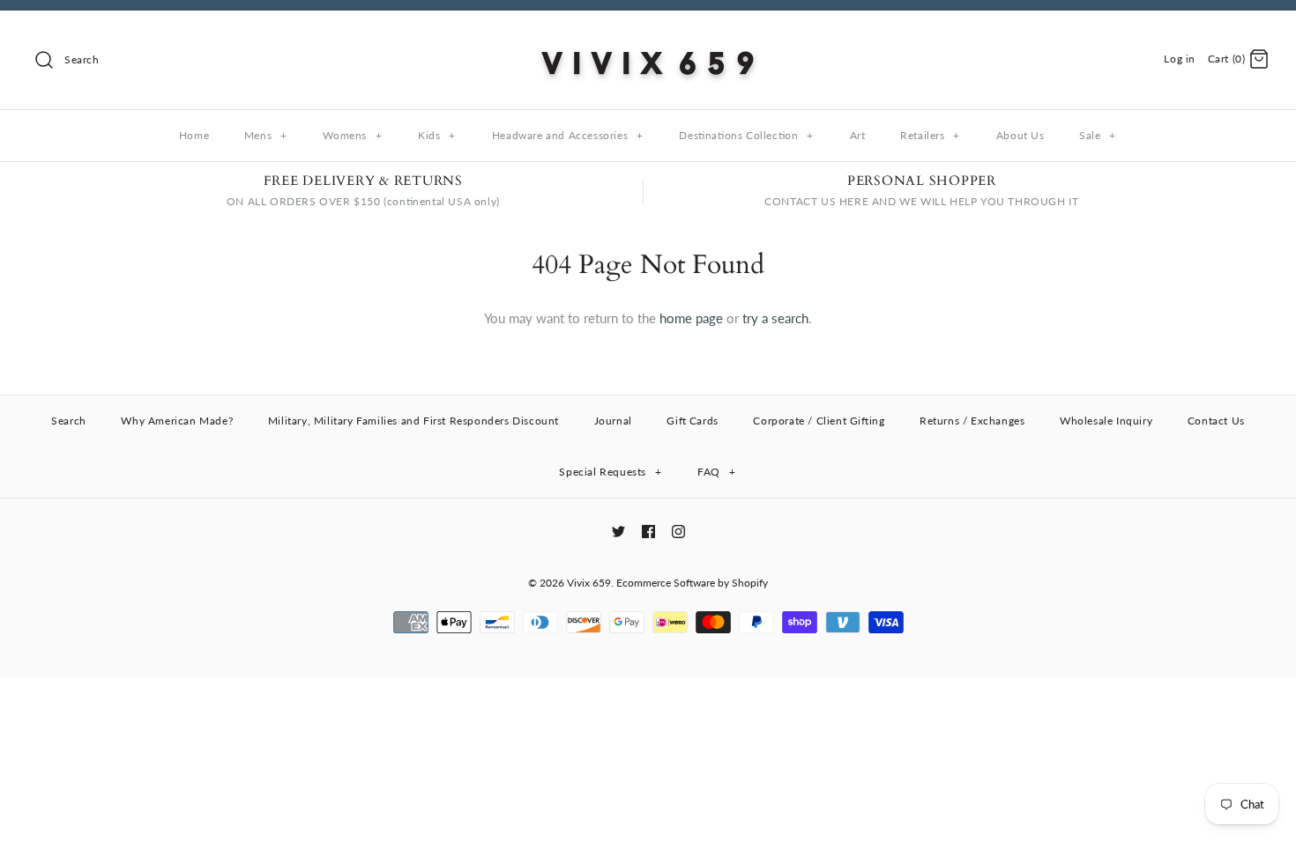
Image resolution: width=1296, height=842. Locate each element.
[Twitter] (618, 531)
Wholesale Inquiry (1106, 420)
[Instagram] (678, 531)
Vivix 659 (589, 582)
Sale (1097, 135)
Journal (613, 420)
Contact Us (1216, 420)
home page (691, 318)
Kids (437, 135)
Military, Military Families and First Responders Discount (413, 420)
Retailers (930, 135)
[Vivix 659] (648, 39)
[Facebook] (648, 531)
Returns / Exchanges (972, 420)
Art (858, 135)
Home (194, 135)
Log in (1179, 58)
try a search (775, 318)
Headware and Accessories (568, 135)
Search (68, 420)
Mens (265, 135)
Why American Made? (177, 420)
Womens (352, 135)
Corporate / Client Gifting (818, 420)
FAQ (716, 471)
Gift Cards (692, 420)
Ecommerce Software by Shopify (692, 582)
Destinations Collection (746, 135)
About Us (1020, 135)
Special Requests (610, 471)
